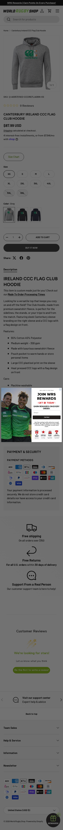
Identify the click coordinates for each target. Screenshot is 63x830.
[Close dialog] (60, 389)
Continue (46, 417)
